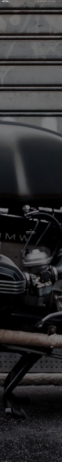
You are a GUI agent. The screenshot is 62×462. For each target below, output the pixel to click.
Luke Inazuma (28, 233)
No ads (49, 1)
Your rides (45, 1)
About (38, 1)
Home (35, 1)
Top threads (53, 1)
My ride (41, 1)
